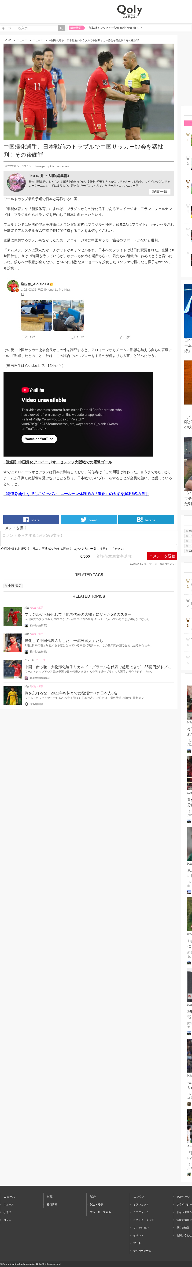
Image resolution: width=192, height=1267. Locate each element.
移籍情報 (52, 1204)
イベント (138, 1235)
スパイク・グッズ (143, 1219)
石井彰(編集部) (38, 625)
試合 (27, 607)
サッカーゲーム (142, 1250)
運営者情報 (183, 1227)
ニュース (22, 40)
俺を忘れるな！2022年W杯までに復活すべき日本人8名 (71, 693)
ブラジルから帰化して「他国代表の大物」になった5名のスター (78, 614)
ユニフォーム (141, 1212)
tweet (92, 520)
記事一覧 (159, 192)
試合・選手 (37, 607)
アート (137, 1243)
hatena (149, 520)
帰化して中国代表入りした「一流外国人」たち (64, 641)
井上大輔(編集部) (54, 176)
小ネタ (7, 1212)
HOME (7, 40)
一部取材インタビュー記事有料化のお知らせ (114, 28)
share (35, 520)
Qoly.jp (6, 1264)
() (14, 585)
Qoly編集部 (36, 704)
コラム (7, 1219)
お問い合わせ (184, 1235)
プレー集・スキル (100, 1212)
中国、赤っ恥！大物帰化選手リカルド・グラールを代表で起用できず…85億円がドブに (98, 667)
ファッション (141, 1227)
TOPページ (183, 1196)
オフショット (141, 1204)
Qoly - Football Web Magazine (130, 12)
